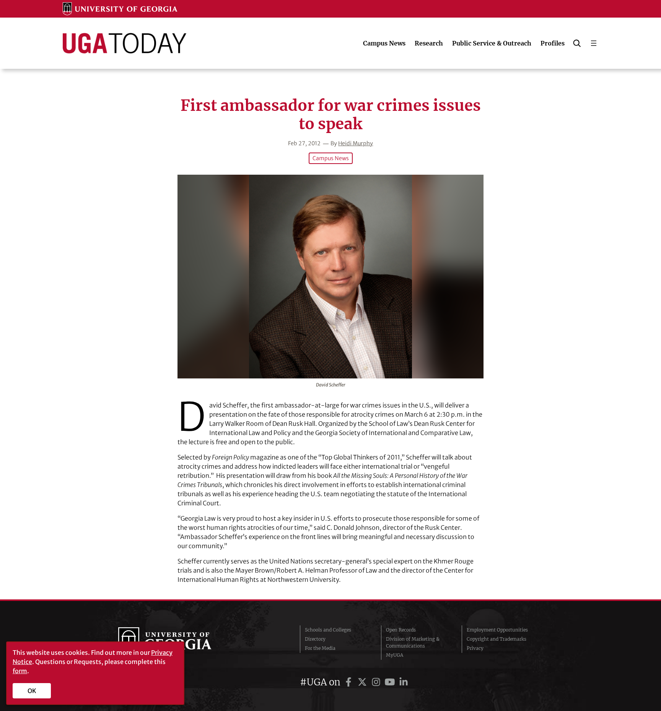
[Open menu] (593, 43)
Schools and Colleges (328, 630)
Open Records (401, 630)
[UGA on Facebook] (350, 682)
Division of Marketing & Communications (413, 642)
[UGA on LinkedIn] (403, 682)
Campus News (331, 158)
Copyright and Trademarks (496, 639)
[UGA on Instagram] (377, 682)
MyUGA (394, 655)
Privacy (475, 648)
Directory (315, 639)
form (20, 671)
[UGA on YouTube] (391, 682)
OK (32, 691)
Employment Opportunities (497, 630)
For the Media (320, 648)
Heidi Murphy (355, 143)
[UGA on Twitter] (363, 682)
